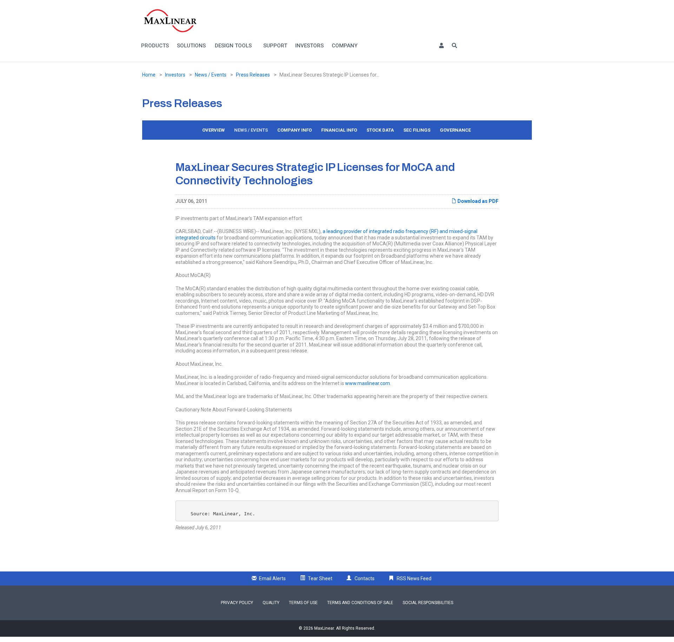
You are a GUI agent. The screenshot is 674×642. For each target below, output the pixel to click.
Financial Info (339, 130)
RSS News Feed (414, 578)
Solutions (191, 45)
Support (275, 45)
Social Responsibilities (428, 602)
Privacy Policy (237, 602)
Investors (309, 45)
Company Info (294, 130)
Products (155, 45)
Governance (455, 130)
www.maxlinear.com (367, 383)
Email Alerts (272, 578)
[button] (441, 46)
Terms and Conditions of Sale (360, 602)
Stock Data (380, 130)
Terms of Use (303, 602)
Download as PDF (477, 201)
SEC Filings (416, 130)
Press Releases (253, 75)
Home (149, 75)
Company (344, 45)
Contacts (365, 578)
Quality (271, 602)
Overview (213, 130)
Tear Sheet (320, 578)
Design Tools (233, 45)
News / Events (210, 75)
